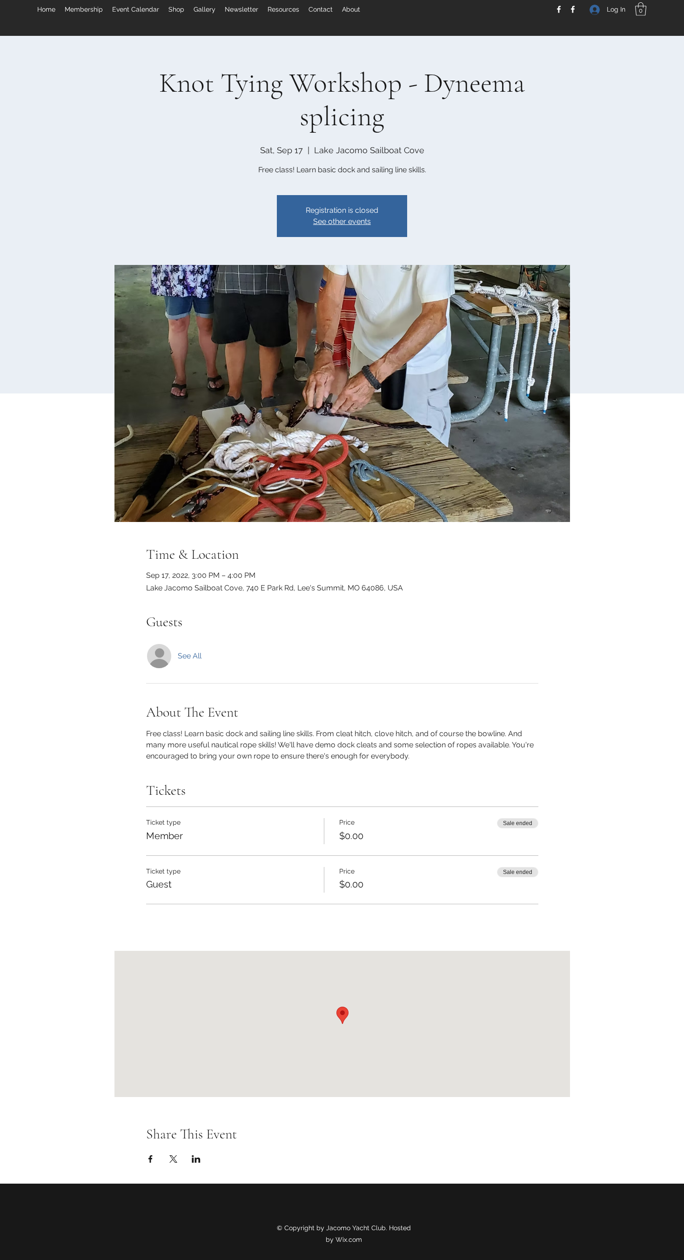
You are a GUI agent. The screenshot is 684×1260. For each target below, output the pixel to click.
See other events (342, 221)
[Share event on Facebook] (150, 1159)
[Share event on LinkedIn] (196, 1159)
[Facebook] (558, 9)
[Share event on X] (173, 1159)
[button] (640, 9)
